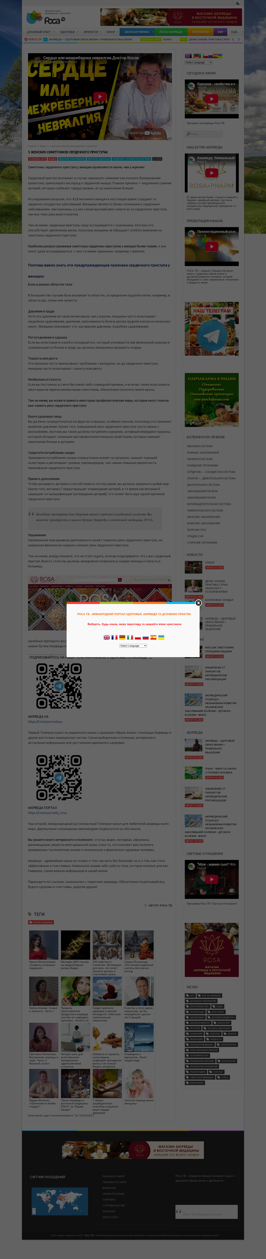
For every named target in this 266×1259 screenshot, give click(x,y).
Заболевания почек (201, 497)
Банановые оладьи (219, 583)
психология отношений (203, 1066)
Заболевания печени (202, 491)
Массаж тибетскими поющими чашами (219, 649)
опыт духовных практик (203, 1050)
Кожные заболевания (203, 452)
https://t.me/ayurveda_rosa (47, 813)
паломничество (199, 1055)
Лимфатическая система (205, 510)
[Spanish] (215, 56)
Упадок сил (195, 536)
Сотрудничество (114, 1205)
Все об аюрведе (211, 996)
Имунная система (200, 446)
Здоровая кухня (118, 39)
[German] (196, 56)
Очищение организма (202, 465)
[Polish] (205, 56)
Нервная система (200, 459)
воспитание (197, 1012)
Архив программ (113, 1194)
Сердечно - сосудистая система (131, 159)
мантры (232, 1034)
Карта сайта (110, 1217)
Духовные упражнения (203, 1001)
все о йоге (218, 1012)
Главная (32, 146)
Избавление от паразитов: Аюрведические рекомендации (216, 673)
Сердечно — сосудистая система (211, 472)
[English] (187, 56)
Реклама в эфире (114, 1176)
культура (215, 1034)
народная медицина (201, 1045)
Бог (192, 996)
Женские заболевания (72, 159)
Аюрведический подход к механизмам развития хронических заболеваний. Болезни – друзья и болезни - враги (210, 705)
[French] (191, 56)
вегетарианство (199, 1006)
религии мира (197, 1072)
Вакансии (109, 1188)
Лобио (134, 39)
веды (220, 1006)
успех (225, 1077)
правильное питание (202, 1061)
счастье (218, 1072)
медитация (196, 1039)
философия (196, 1083)
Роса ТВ (89, 1235)
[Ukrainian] (220, 56)
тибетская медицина (202, 1077)
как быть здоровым (42, 922)
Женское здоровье (99, 159)
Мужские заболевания (203, 523)
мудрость (216, 1039)
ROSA (148, 519)
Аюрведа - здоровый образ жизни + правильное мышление (220, 607)
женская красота (200, 1023)
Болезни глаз (196, 529)
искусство (224, 1023)
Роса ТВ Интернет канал (202, 1214)
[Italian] (201, 56)
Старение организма (202, 542)
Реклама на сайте (114, 1182)
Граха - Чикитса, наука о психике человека (220, 770)
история (195, 1028)
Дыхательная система (203, 484)
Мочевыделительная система (209, 504)
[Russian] (210, 56)
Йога (151, 39)
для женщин (197, 1017)
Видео (43, 146)
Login (237, 3)
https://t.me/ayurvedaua (45, 721)
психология (228, 1061)
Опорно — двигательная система (211, 478)
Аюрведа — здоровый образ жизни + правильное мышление (58, 39)
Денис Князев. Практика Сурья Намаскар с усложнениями (196, 39)
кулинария (196, 1034)
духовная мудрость (223, 1017)
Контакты (109, 1211)
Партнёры (109, 1199)
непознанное (228, 1045)
